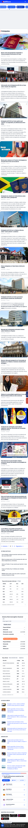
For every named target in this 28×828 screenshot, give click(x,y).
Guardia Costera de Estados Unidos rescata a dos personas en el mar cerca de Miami (17, 723)
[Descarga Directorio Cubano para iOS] (5, 816)
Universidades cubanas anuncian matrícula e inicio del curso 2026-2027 (14, 555)
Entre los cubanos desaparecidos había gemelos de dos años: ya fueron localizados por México (16, 767)
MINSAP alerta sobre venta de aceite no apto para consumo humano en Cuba (14, 574)
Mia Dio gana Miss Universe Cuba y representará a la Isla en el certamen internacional (15, 710)
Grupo (23, 780)
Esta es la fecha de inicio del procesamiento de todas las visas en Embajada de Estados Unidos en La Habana (14, 498)
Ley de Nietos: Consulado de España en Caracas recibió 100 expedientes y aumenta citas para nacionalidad (13, 530)
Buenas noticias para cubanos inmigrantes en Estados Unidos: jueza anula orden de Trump (17, 754)
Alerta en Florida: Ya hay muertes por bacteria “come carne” (14, 564)
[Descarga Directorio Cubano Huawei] (5, 819)
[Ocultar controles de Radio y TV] (27, 390)
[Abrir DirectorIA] (2, 825)
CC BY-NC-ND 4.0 (20, 826)
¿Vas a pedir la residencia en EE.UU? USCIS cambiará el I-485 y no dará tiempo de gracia (17, 717)
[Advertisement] (14, 19)
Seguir (14, 780)
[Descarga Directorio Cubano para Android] (13, 816)
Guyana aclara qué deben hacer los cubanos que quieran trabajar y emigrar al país (16, 741)
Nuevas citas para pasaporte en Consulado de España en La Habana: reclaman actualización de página (13, 362)
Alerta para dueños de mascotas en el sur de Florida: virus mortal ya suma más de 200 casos (16, 730)
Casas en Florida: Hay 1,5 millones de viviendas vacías (13, 569)
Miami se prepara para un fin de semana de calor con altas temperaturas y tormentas (14, 560)
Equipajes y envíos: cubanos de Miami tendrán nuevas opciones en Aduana (16, 704)
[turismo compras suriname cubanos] (4, 740)
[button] (27, 394)
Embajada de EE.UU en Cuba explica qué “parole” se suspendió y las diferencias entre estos (13, 122)
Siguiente (19, 546)
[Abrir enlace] (4, 704)
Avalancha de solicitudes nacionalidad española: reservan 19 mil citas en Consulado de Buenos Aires (13, 428)
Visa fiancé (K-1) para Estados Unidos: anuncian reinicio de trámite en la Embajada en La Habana (13, 462)
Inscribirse (6, 780)
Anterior (4, 546)
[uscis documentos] (4, 716)
